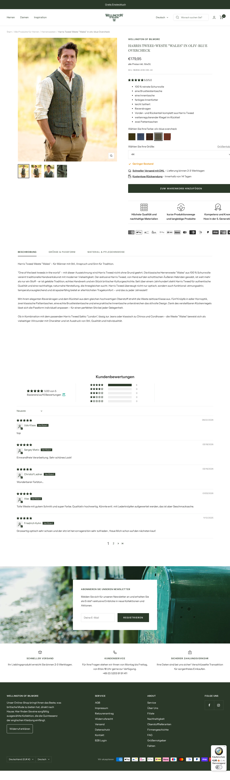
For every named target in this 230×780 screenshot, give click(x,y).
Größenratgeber (156, 740)
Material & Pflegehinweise (106, 252)
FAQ (149, 735)
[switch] (219, 767)
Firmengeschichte (158, 729)
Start (9, 31)
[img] (24, 420)
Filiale (150, 713)
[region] (115, 663)
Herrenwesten (48, 31)
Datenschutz (102, 729)
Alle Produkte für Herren (26, 31)
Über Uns (152, 708)
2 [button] (113, 543)
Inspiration (40, 17)
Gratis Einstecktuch (115, 4)
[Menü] (225, 747)
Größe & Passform (62, 252)
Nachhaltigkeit (156, 718)
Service (151, 702)
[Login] (214, 17)
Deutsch (160, 17)
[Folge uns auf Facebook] (209, 705)
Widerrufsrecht (104, 718)
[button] (136, 80)
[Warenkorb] (221, 17)
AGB (97, 702)
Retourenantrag (104, 713)
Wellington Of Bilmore (144, 39)
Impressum (101, 708)
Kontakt (99, 735)
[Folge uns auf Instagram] (218, 705)
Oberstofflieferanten (159, 724)
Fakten (151, 745)
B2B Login (101, 740)
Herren (11, 17)
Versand (100, 724)
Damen (24, 17)
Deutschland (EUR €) (19, 759)
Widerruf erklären (19, 728)
